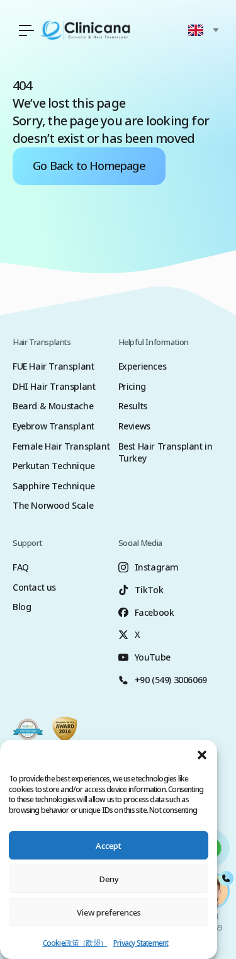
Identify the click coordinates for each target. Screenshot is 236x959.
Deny (109, 879)
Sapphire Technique (54, 486)
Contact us (34, 587)
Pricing (132, 386)
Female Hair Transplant (61, 446)
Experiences (142, 366)
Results (132, 406)
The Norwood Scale (53, 505)
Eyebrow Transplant (53, 426)
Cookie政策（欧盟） (75, 943)
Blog (22, 607)
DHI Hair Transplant (54, 386)
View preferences (109, 912)
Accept (108, 845)
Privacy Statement (140, 943)
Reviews (134, 426)
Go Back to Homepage (89, 165)
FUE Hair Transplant (53, 366)
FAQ (21, 567)
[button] (202, 755)
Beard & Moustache (53, 406)
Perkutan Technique (54, 466)
